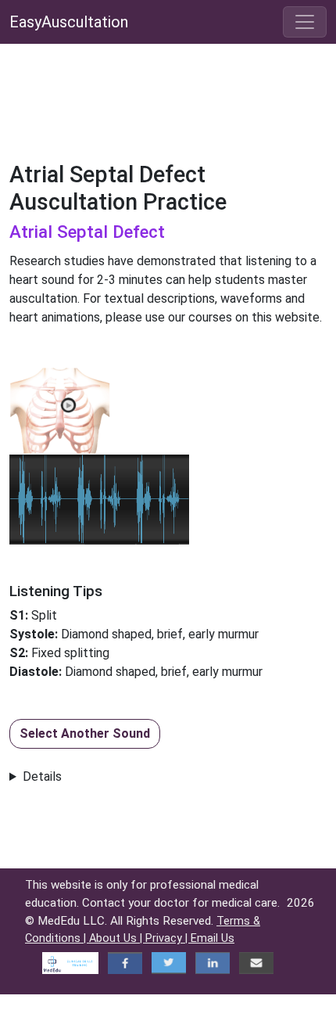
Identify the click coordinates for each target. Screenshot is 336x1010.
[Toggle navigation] (305, 22)
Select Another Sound (85, 733)
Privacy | (168, 938)
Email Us (212, 938)
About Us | (117, 938)
